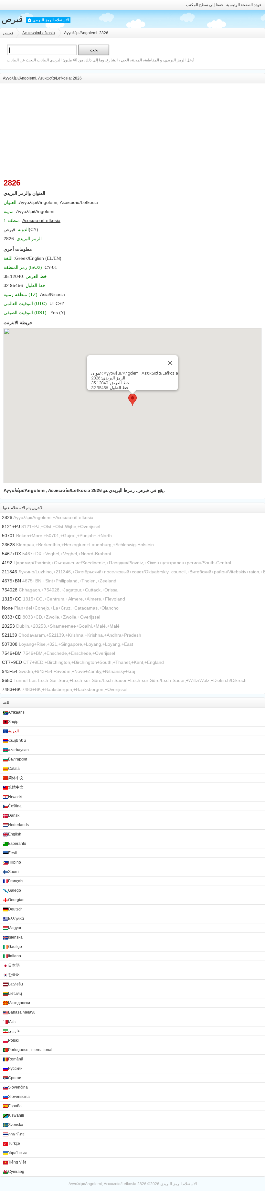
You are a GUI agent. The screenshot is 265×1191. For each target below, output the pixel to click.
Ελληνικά (16, 918)
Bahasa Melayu (22, 1012)
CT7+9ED (12, 662)
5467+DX (11, 553)
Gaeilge (15, 946)
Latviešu (15, 984)
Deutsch (15, 909)
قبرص (12, 19)
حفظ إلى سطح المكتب (204, 5)
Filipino (14, 862)
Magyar (14, 928)
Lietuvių (15, 993)
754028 (9, 589)
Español (15, 1106)
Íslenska (15, 937)
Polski (13, 1040)
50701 (8, 535)
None (7, 608)
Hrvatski (15, 796)
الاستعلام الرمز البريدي (50, 20)
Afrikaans (16, 712)
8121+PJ (11, 526)
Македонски (19, 1003)
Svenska (15, 1124)
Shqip (13, 721)
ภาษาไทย (16, 1134)
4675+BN (11, 580)
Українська (17, 1153)
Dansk (13, 815)
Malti (12, 1021)
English (14, 834)
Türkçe (14, 1143)
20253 (8, 626)
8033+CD (11, 617)
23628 (8, 544)
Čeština (15, 806)
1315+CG (12, 598)
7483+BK (11, 689)
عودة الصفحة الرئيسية (243, 5)
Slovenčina (18, 1087)
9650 (7, 680)
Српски (14, 1078)
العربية (13, 731)
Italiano (14, 956)
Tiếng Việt (17, 1162)
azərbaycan (18, 750)
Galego (14, 890)
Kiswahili (16, 1115)
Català (14, 768)
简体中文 (16, 778)
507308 (9, 644)
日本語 (14, 965)
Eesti (12, 853)
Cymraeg (16, 1171)
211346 (9, 571)
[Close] (170, 363)
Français (15, 881)
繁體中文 (16, 787)
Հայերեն (17, 740)
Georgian (16, 900)
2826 (7, 517)
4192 (7, 562)
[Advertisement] (132, 128)
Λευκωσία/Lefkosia (38, 33)
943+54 (9, 671)
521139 (9, 635)
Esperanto (17, 843)
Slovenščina (19, 1096)
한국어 (14, 975)
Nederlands (18, 825)
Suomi (13, 871)
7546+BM (12, 653)
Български (17, 759)
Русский (15, 1068)
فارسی (14, 1031)
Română (15, 1059)
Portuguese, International (30, 1049)
